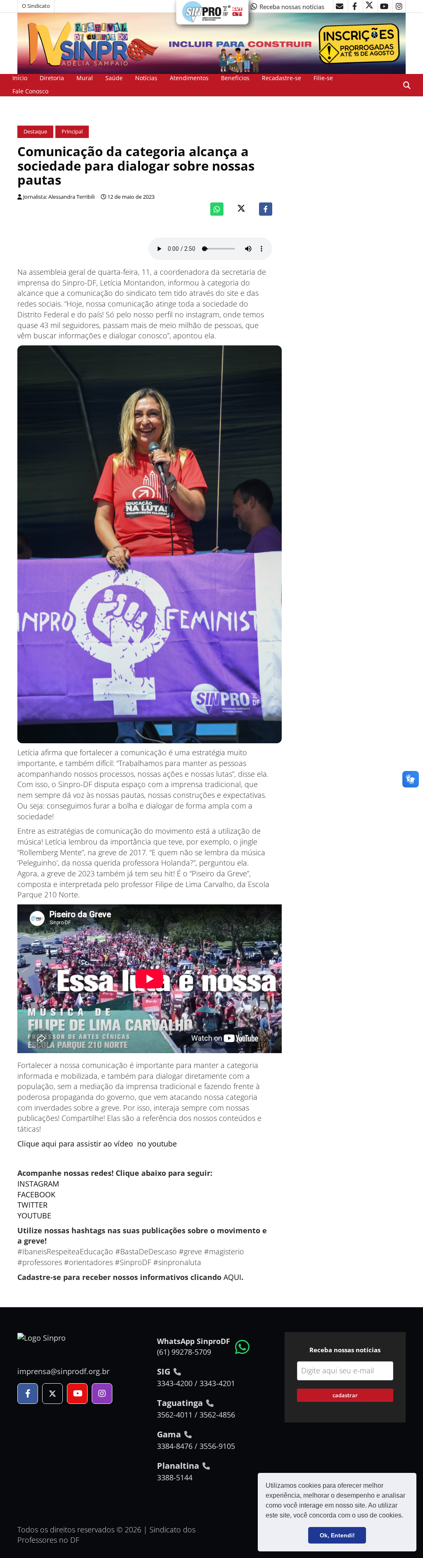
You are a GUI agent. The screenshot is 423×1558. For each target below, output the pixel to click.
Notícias (146, 78)
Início (19, 78)
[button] (406, 1516)
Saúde (114, 78)
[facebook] (354, 6)
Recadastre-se (281, 78)
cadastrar (345, 1395)
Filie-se (323, 78)
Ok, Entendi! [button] (337, 1535)
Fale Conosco (30, 91)
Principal (72, 131)
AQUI (232, 1277)
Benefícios (235, 78)
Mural (84, 78)
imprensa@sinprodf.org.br (63, 1371)
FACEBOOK (36, 1194)
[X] (369, 6)
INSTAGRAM (38, 1184)
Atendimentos (189, 78)
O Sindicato (36, 6)
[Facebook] (265, 209)
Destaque (35, 131)
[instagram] (399, 6)
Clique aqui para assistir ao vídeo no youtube (97, 1144)
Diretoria (52, 78)
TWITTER (32, 1205)
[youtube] (384, 6)
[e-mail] (339, 6)
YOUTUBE (34, 1215)
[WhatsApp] (216, 209)
